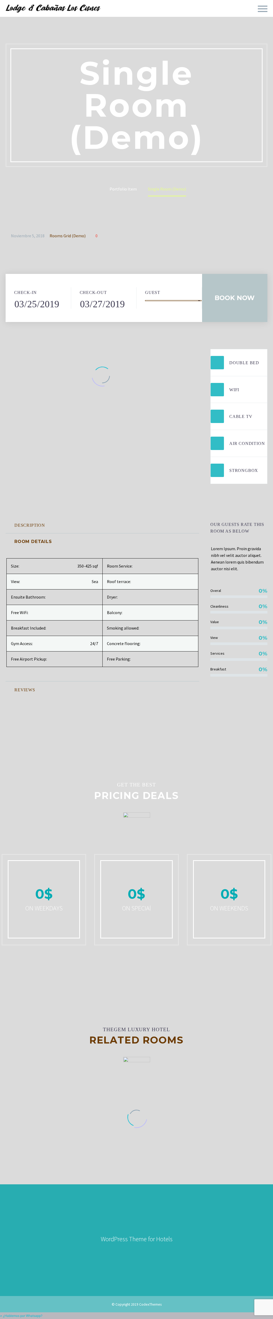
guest (152, 292)
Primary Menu (262, 9)
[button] (21, 1316)
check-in (25, 292)
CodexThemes (150, 1304)
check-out (93, 292)
